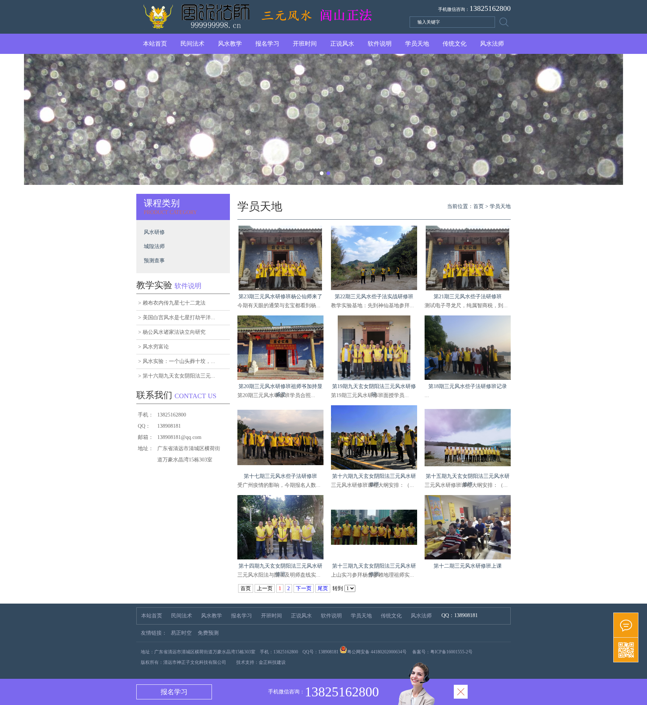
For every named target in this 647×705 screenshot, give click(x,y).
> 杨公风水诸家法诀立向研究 (172, 332)
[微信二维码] (625, 650)
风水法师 (492, 43)
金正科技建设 (272, 662)
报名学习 (267, 43)
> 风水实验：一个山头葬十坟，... (176, 361)
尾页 (323, 588)
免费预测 (208, 633)
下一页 (304, 588)
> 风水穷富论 (153, 347)
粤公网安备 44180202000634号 (377, 651)
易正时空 (181, 633)
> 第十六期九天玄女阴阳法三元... (176, 376)
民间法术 (192, 43)
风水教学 (230, 43)
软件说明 (380, 43)
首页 (478, 206)
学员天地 (417, 43)
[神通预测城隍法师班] (323, 119)
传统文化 (455, 43)
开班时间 (305, 43)
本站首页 (155, 43)
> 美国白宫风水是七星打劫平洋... (176, 317)
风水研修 (154, 232)
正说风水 (342, 43)
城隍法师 (154, 246)
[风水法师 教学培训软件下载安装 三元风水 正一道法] (258, 29)
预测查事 (154, 260)
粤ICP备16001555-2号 (451, 651)
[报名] (625, 625)
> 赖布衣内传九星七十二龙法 (172, 303)
